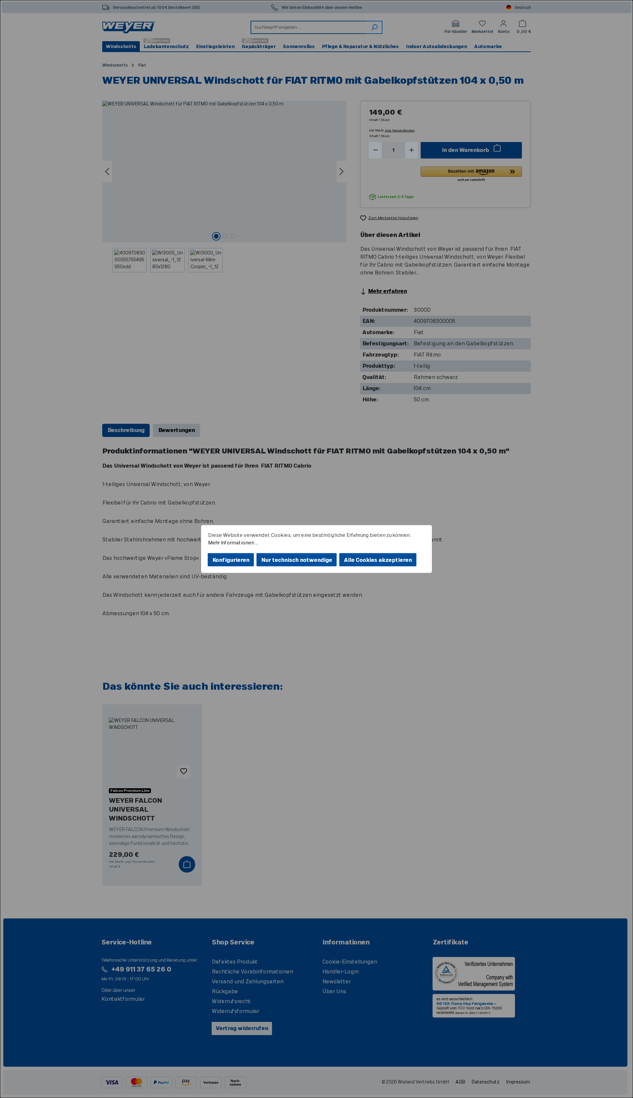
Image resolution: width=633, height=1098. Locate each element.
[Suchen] (374, 27)
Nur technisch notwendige (296, 560)
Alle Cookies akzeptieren (378, 560)
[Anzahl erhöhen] (411, 150)
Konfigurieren (230, 560)
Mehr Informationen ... (233, 542)
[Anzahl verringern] (375, 150)
